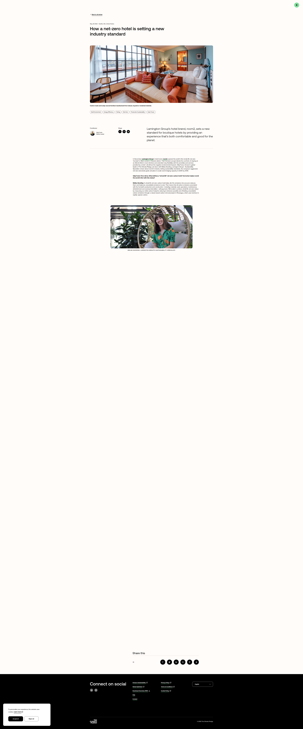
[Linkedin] (91, 690)
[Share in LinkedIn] (128, 131)
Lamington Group (147, 159)
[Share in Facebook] (120, 131)
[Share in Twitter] (124, 131)
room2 (165, 159)
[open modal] (296, 5)
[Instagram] (96, 690)
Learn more (17, 712)
